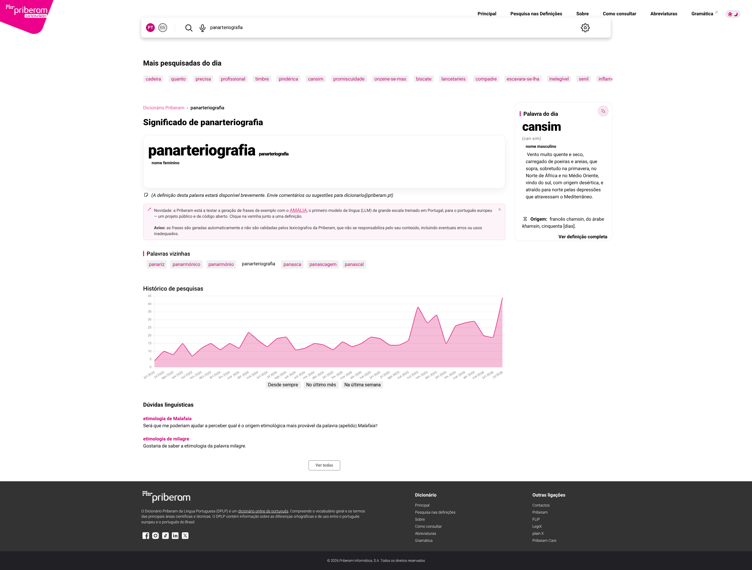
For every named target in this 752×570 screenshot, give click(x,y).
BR (162, 27)
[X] (185, 538)
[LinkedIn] (175, 538)
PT (150, 27)
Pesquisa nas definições (435, 512)
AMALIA (298, 210)
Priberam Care (544, 541)
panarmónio (221, 264)
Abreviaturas (663, 13)
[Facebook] (145, 538)
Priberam (540, 512)
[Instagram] (155, 538)
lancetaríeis (454, 79)
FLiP (536, 519)
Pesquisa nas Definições (536, 13)
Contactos (541, 505)
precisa (203, 79)
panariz (156, 264)
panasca (292, 264)
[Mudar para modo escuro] (733, 14)
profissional (233, 79)
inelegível (559, 79)
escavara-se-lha (523, 79)
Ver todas (324, 465)
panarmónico (186, 264)
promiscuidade (349, 79)
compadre (486, 79)
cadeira (153, 79)
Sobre (582, 13)
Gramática (702, 13)
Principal (487, 13)
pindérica (288, 79)
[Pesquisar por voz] (203, 27)
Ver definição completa (582, 236)
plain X (537, 534)
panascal (354, 264)
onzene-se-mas (390, 79)
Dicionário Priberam (163, 107)
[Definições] (585, 27)
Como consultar (619, 13)
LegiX (537, 526)
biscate (424, 79)
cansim (315, 79)
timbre (262, 79)
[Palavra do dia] (603, 111)
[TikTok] (165, 538)
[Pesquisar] (189, 27)
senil (584, 79)
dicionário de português (263, 511)
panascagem (323, 264)
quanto (178, 79)
